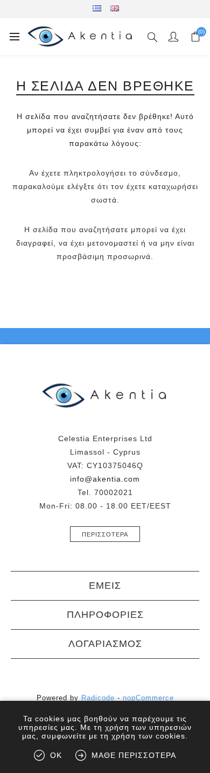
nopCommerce (148, 698)
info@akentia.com (105, 479)
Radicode (98, 698)
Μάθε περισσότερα (134, 755)
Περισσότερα (105, 534)
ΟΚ (56, 755)
